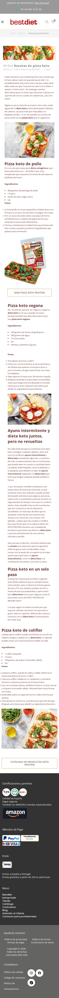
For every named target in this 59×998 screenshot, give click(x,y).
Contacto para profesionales (19, 916)
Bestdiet (7, 894)
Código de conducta (14, 977)
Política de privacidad (16, 939)
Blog (5, 910)
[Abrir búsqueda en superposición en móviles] (46, 21)
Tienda (6, 900)
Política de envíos (42, 939)
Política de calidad (13, 972)
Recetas (22, 33)
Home (13, 33)
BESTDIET (36, 69)
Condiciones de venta (42, 942)
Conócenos (9, 907)
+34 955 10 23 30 (32, 9)
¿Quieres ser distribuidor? (28, 2)
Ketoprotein (9, 897)
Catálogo (8, 904)
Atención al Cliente (13, 913)
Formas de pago (16, 942)
